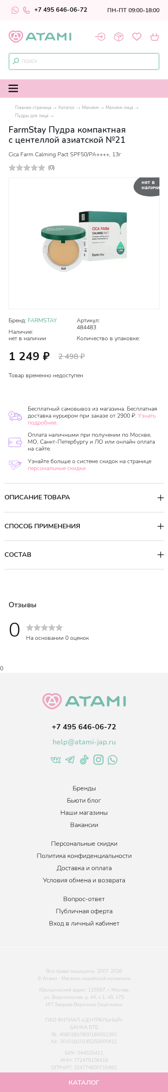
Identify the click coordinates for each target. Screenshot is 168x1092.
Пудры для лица (32, 116)
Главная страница (33, 108)
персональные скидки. (57, 468)
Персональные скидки (84, 843)
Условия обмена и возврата (84, 880)
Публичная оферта (84, 911)
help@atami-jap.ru (84, 742)
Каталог (66, 108)
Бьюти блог (84, 800)
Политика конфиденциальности (84, 855)
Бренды (84, 788)
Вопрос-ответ (84, 899)
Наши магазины (84, 812)
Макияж (90, 108)
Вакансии (84, 825)
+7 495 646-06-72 (60, 10)
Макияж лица (119, 108)
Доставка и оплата (84, 868)
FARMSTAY (42, 320)
